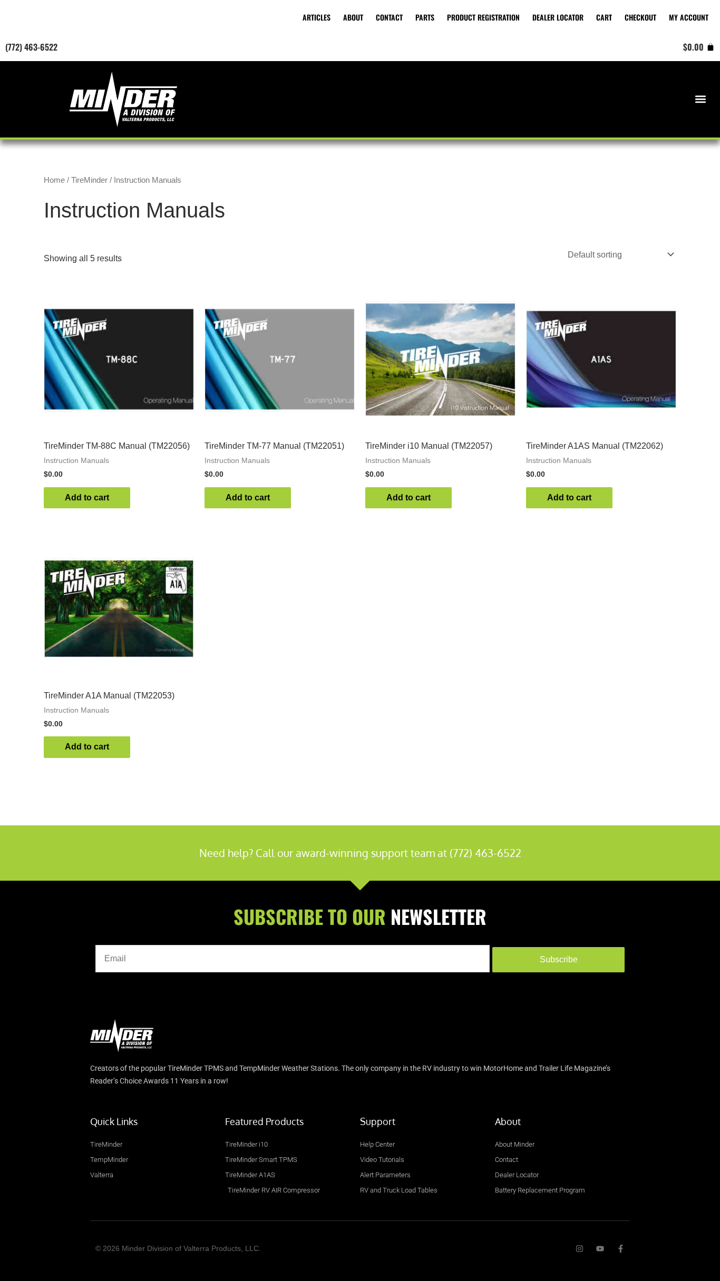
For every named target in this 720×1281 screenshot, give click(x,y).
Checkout (640, 17)
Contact (389, 17)
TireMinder (89, 180)
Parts (424, 17)
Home (54, 180)
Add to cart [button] (87, 497)
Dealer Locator (557, 17)
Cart (604, 17)
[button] (700, 99)
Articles (316, 17)
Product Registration (483, 17)
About (353, 17)
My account (688, 17)
